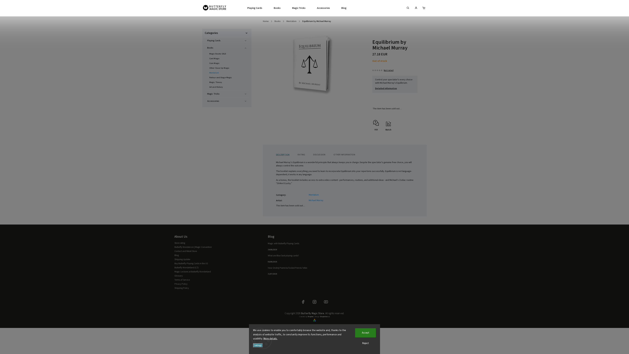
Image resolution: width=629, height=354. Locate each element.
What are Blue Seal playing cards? (283, 255)
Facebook (303, 301)
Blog (176, 255)
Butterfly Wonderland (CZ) (186, 267)
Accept (365, 332)
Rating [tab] (301, 154)
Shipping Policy (181, 288)
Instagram (314, 301)
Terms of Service (182, 280)
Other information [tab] (344, 154)
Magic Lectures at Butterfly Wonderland (192, 271)
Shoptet (310, 316)
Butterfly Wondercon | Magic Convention (193, 247)
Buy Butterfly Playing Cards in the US (191, 263)
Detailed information (386, 88)
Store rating (179, 243)
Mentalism (214, 72)
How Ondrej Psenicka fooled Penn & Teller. (287, 268)
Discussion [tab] (319, 154)
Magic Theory (215, 82)
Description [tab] (282, 154)
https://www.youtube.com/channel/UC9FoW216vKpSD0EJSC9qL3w (326, 301)
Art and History (216, 87)
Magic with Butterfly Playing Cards (283, 243)
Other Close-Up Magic (219, 68)
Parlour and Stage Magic (220, 77)
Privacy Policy (180, 284)
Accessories (213, 101)
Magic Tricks (213, 94)
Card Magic (214, 58)
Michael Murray (316, 200)
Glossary (178, 275)
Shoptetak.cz (325, 316)
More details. (270, 338)
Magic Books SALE (217, 53)
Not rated (388, 70)
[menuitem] (257, 8)
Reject (365, 343)
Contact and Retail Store (185, 251)
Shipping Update (182, 259)
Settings (257, 345)
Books (210, 47)
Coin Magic (214, 63)
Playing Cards (213, 40)
